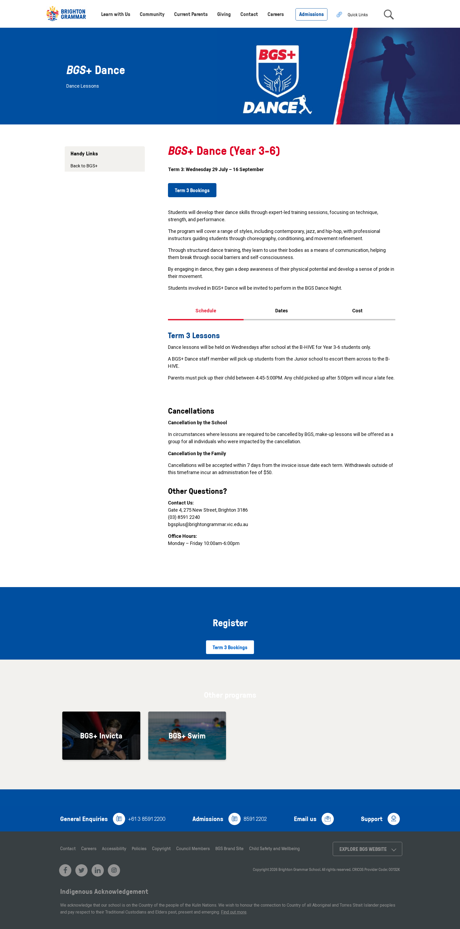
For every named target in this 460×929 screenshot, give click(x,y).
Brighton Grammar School (299, 869)
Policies (139, 848)
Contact (249, 14)
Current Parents (191, 14)
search (389, 14)
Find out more (234, 912)
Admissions (311, 14)
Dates (281, 310)
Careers (276, 14)
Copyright (161, 848)
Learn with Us (115, 14)
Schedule (205, 310)
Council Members (193, 848)
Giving (224, 14)
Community (152, 14)
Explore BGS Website (363, 849)
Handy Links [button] (84, 153)
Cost (357, 310)
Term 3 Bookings (192, 190)
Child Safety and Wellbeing (274, 848)
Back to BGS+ (84, 165)
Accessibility (114, 848)
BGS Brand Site (229, 848)
